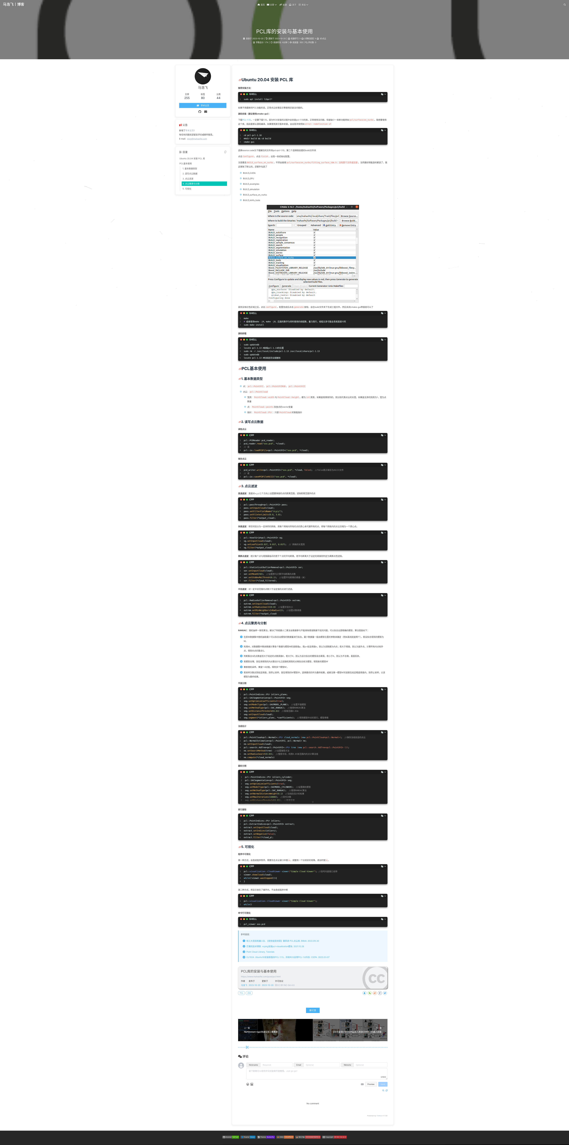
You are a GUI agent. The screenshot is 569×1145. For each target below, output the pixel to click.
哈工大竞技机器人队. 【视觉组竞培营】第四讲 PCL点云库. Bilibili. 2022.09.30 (282, 941)
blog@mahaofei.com (197, 138)
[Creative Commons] (276, 985)
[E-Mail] (205, 111)
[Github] (199, 111)
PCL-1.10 (246, 119)
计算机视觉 (309, 38)
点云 (249, 993)
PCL (241, 993)
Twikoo (379, 1116)
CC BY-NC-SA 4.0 (286, 985)
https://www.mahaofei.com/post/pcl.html (260, 976)
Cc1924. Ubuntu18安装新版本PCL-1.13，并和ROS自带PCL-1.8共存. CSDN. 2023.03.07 (288, 957)
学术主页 (189, 130)
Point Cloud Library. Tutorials (260, 952)
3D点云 (323, 38)
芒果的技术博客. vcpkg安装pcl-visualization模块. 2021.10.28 (275, 946)
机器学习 (295, 38)
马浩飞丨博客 (13, 4)
